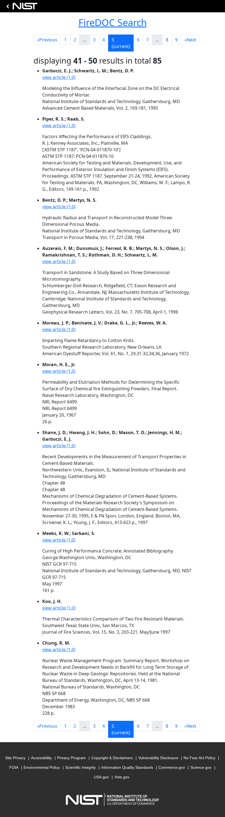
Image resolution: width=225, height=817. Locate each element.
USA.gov (101, 777)
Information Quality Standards (127, 767)
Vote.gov (122, 777)
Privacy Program (71, 758)
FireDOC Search (112, 22)
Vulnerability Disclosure (158, 758)
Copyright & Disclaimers (112, 758)
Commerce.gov (171, 767)
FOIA (13, 767)
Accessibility (41, 758)
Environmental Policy (42, 767)
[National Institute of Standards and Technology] (20, 7)
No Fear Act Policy (199, 758)
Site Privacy (15, 758)
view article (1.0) (58, 77)
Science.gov (201, 767)
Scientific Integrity (80, 767)
